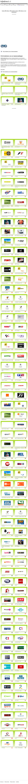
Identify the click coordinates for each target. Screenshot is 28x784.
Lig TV (16, 738)
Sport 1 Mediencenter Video (19, 438)
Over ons (2, 781)
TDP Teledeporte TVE (18, 283)
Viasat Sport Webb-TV (5, 661)
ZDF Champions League (19, 419)
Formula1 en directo (5, 292)
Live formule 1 (17, 157)
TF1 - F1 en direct (18, 380)
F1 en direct (17, 399)
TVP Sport (3, 747)
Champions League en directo (19, 302)
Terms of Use (6, 781)
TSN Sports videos (5, 264)
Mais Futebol (17, 566)
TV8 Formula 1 (4, 535)
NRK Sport (3, 681)
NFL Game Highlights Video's (6, 235)
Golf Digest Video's (5, 216)
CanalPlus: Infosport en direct (6, 360)
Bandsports (3, 575)
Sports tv (3, 738)
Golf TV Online (4, 477)
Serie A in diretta (4, 516)
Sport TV (16, 556)
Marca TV (3, 330)
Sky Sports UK (4, 176)
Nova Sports (4, 709)
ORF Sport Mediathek (18, 604)
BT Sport (16, 176)
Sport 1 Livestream (5, 438)
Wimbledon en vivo (5, 283)
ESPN (16, 585)
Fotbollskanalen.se (18, 651)
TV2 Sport (16, 613)
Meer (15, 5)
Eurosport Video (17, 642)
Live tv (2, 5)
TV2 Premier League (18, 690)
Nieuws (7, 5)
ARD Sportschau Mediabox (19, 428)
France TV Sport (4, 380)
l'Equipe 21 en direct (5, 389)
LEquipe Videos (17, 389)
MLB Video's (4, 226)
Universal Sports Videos (5, 254)
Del (15, 458)
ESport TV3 (17, 292)
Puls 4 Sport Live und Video (6, 613)
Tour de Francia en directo (19, 273)
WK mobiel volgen (14, 10)
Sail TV (16, 196)
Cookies (17, 781)
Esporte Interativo (4, 594)
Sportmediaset (17, 497)
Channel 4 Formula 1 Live (6, 196)
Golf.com (16, 216)
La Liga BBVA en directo (5, 302)
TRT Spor (3, 728)
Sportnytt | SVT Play (5, 651)
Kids (11, 5)
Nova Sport (17, 700)
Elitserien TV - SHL (18, 661)
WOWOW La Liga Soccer (19, 719)
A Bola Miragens (4, 566)
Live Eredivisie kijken (11, 63)
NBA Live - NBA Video (18, 226)
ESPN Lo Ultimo (4, 604)
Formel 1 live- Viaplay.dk (19, 623)
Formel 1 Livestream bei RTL (6, 408)
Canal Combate (17, 594)
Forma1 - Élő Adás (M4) (19, 747)
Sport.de (3, 447)
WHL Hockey (17, 264)
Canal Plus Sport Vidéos (19, 349)
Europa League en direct (19, 369)
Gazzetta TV (4, 556)
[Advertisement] (14, 29)
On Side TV (3, 623)
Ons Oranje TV (17, 146)
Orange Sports (4, 399)
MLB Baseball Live (18, 104)
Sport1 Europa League (5, 428)
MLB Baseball (4, 458)
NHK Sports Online (18, 709)
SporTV (16, 575)
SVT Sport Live (4, 632)
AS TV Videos (17, 330)
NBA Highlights (17, 546)
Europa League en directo (6, 311)
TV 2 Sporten (17, 681)
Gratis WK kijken (5, 10)
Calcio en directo (17, 311)
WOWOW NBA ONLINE (5, 719)
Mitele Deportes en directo (6, 273)
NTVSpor (16, 728)
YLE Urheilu (17, 670)
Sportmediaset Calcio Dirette (6, 497)
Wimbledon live (4, 419)
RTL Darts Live (4, 157)
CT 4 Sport (3, 700)
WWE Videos (17, 254)
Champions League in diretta (19, 516)
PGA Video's (4, 245)
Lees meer (3, 69)
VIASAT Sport (4, 690)
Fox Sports (3, 585)
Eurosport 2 (3, 642)
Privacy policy (12, 781)
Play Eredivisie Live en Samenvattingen (10, 71)
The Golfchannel (17, 245)
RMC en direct (17, 360)
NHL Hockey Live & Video (19, 235)
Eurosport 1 (17, 632)
